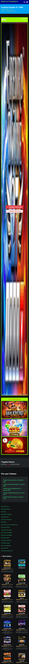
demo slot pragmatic (9, 1)
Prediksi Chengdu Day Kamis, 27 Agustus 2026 (14, 485)
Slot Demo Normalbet (6, 532)
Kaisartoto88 (21, 583)
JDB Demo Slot (5, 517)
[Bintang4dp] (21, 626)
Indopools (7, 598)
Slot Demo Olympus (6, 540)
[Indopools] (7, 596)
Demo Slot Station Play (6, 550)
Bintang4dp (22, 628)
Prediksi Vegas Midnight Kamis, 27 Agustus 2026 (12, 489)
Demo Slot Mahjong (6, 545)
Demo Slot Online (5, 527)
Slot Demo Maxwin (5, 509)
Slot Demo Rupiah (5, 543)
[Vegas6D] (21, 659)
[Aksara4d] (21, 643)
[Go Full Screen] (5, 20)
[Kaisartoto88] (21, 581)
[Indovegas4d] (7, 566)
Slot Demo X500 (5, 537)
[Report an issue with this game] (2, 20)
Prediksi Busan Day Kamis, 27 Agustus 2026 (13, 497)
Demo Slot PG (4, 548)
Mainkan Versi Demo (15, 211)
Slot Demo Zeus (5, 506)
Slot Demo (3, 511)
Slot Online (3, 522)
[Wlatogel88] (21, 611)
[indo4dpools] (21, 566)
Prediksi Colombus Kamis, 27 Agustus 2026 (13, 480)
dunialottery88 (7, 661)
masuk (8, 464)
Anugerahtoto (7, 644)
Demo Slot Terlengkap (6, 535)
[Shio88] (7, 581)
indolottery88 (7, 628)
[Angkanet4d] (7, 611)
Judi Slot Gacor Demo (6, 530)
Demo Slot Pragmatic (6, 514)
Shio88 (7, 583)
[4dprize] (21, 596)
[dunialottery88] (7, 659)
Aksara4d (21, 644)
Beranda (2, 10)
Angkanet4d (7, 613)
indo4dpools (22, 567)
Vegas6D (21, 661)
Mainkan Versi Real (16, 207)
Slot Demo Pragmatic (6, 519)
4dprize (22, 598)
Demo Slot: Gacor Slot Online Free (9, 524)
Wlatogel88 (22, 613)
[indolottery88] (7, 626)
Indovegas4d (7, 567)
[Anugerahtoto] (7, 643)
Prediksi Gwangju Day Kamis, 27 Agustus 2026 (14, 493)
